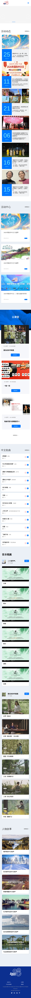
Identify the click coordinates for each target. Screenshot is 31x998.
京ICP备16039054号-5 (15, 990)
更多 (26, 560)
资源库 (22, 984)
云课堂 (22, 982)
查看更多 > (27, 31)
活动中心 (9, 982)
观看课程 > (15, 355)
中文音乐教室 (9, 984)
